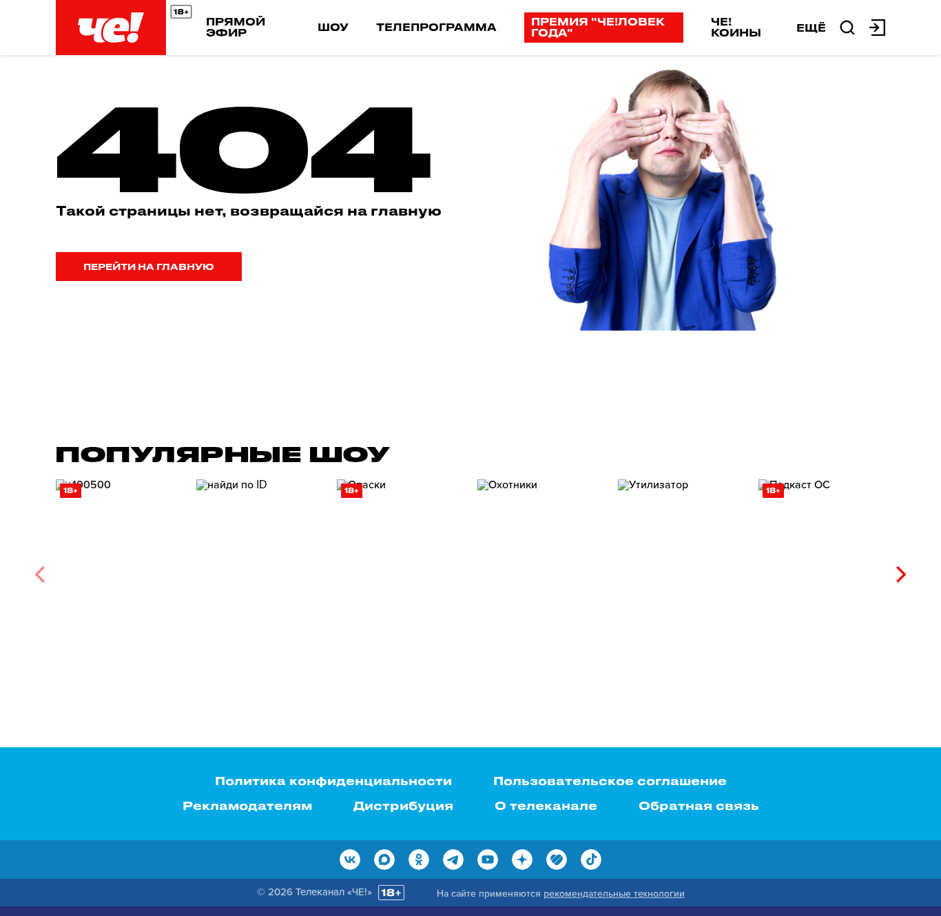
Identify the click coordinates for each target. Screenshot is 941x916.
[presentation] (39, 574)
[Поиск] (847, 26)
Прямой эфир (235, 27)
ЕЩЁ (811, 27)
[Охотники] (540, 569)
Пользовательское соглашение (610, 780)
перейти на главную (148, 266)
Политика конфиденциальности (333, 780)
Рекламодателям (247, 805)
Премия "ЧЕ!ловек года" (598, 27)
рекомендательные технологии (614, 893)
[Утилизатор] (681, 569)
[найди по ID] (259, 569)
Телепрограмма (436, 27)
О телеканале (546, 805)
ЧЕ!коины (736, 27)
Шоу (333, 27)
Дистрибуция (403, 805)
